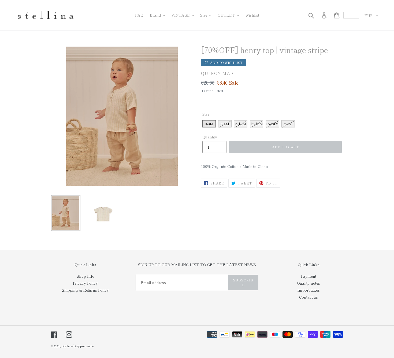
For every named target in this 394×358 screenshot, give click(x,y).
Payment (308, 276)
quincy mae (217, 73)
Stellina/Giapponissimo (78, 346)
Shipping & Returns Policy (85, 290)
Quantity (209, 137)
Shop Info (85, 276)
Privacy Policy (85, 283)
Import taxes (309, 290)
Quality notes (308, 283)
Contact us (308, 297)
